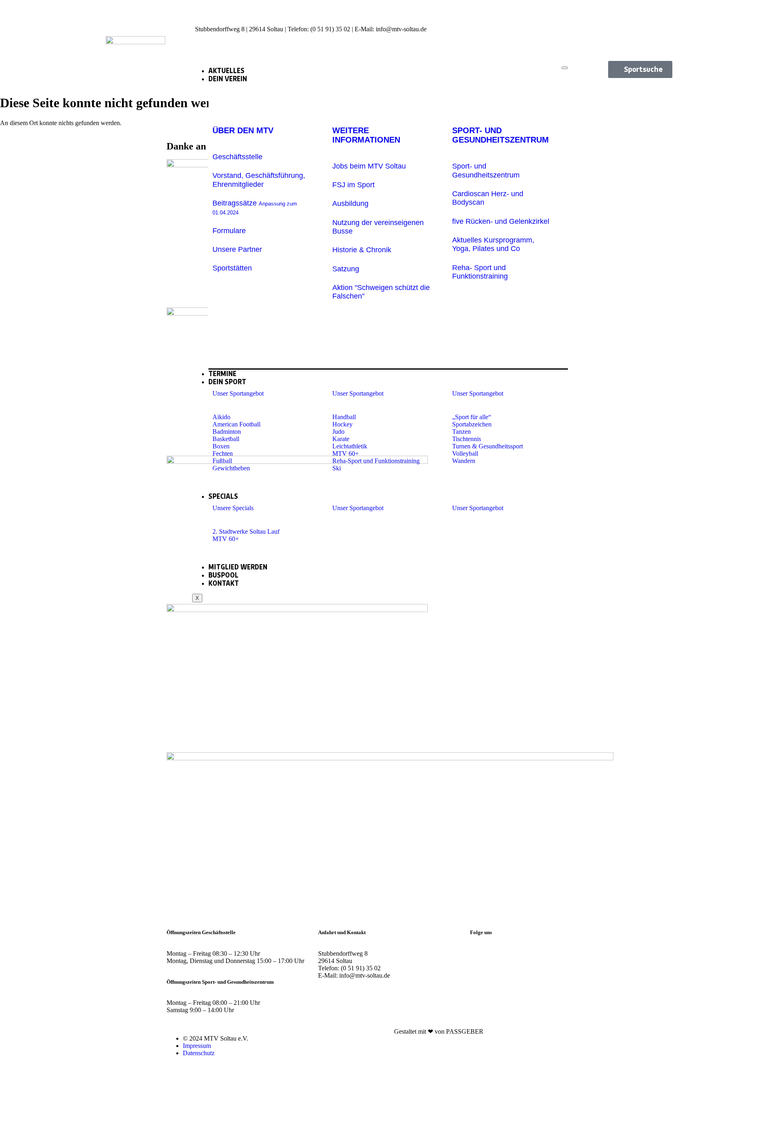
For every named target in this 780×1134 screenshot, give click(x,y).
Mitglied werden (237, 567)
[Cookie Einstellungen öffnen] (61, 1130)
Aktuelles (226, 71)
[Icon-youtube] (658, 36)
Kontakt (223, 583)
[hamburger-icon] (564, 68)
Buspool (223, 575)
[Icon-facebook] (658, 14)
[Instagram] (480, 954)
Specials (223, 496)
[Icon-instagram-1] (630, 14)
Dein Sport (227, 382)
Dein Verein (227, 79)
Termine (222, 374)
